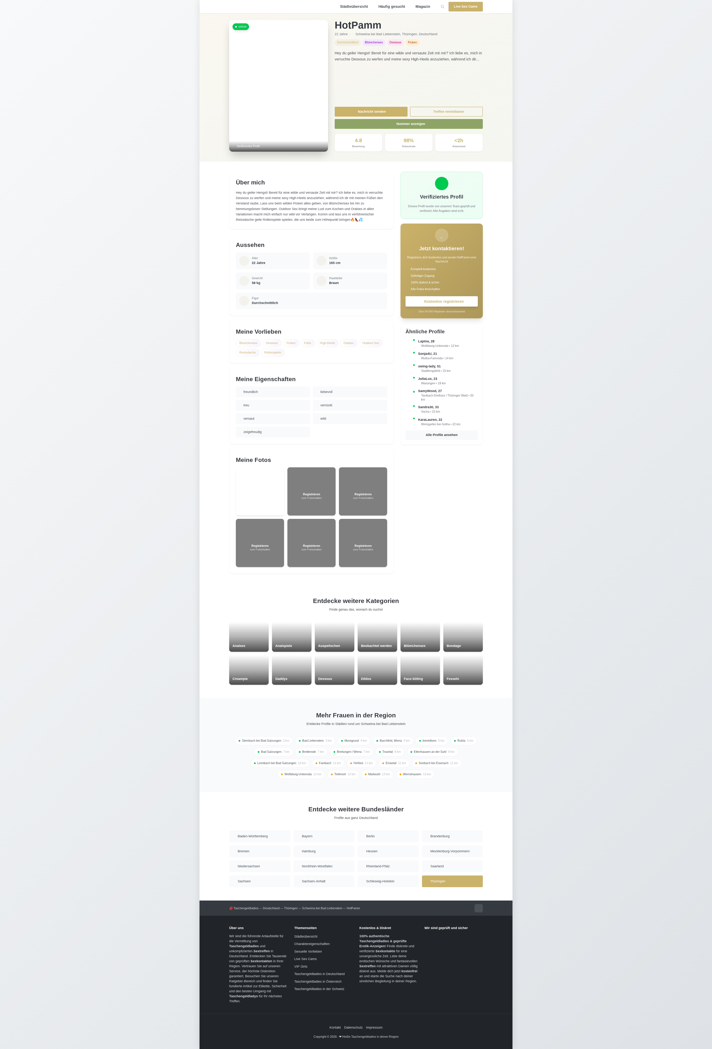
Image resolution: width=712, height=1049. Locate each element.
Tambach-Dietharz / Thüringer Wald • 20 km (447, 397)
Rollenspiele (272, 352)
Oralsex (349, 343)
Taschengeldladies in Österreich (318, 981)
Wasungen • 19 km (433, 383)
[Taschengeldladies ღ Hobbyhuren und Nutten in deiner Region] (273, 7)
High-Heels (327, 343)
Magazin (423, 6)
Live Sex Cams (305, 959)
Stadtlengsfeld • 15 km (436, 370)
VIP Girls (300, 966)
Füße (307, 343)
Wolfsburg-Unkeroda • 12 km (440, 345)
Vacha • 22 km (430, 411)
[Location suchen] (443, 7)
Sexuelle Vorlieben (308, 951)
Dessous (272, 343)
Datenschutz (353, 1027)
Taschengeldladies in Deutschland (319, 974)
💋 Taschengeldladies (243, 908)
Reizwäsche (247, 352)
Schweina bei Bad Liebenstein (377, 34)
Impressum (374, 1027)
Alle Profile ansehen (442, 435)
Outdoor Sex (370, 343)
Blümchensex (248, 343)
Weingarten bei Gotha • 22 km (440, 424)
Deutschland (428, 34)
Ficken (290, 343)
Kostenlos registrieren (444, 301)
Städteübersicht (305, 936)
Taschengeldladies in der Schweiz (319, 989)
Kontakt (335, 1027)
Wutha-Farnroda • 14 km (437, 358)
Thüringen (409, 34)
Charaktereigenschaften (312, 944)
